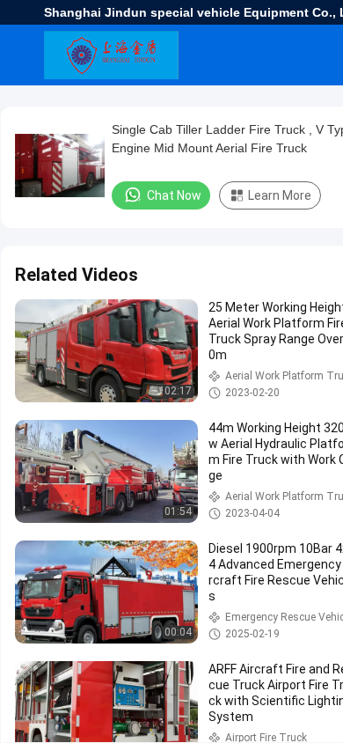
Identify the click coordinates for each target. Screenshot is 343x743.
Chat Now (174, 195)
